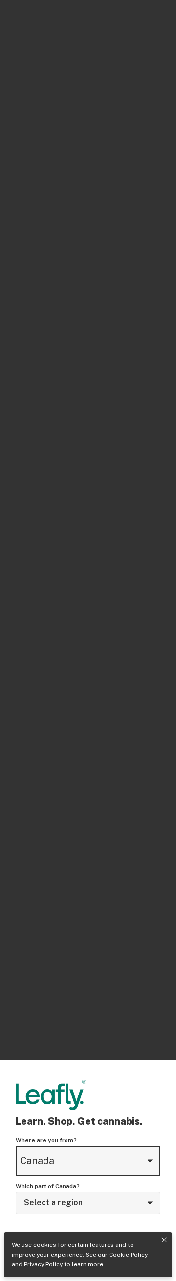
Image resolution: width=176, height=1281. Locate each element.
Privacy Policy (43, 1264)
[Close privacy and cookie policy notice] (164, 1240)
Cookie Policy (128, 1254)
